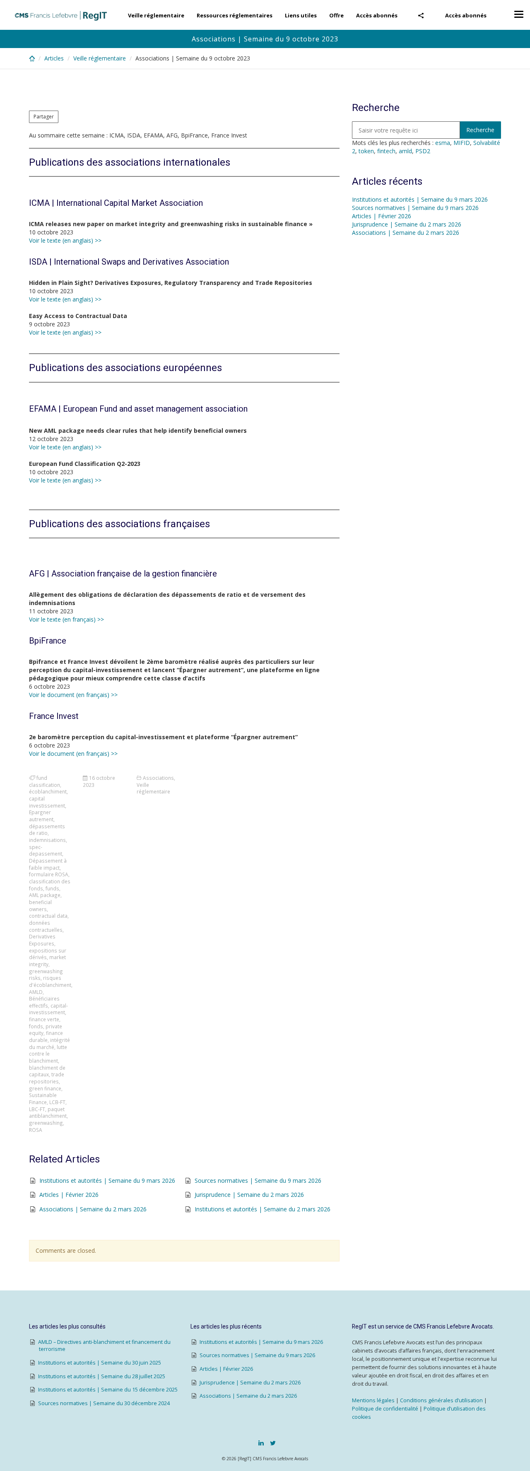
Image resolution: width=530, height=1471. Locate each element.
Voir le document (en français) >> (73, 695)
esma (442, 143)
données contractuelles (46, 926)
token (366, 151)
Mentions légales (373, 1400)
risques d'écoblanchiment (50, 981)
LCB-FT (57, 1102)
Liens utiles (301, 15)
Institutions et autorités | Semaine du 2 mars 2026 (262, 1209)
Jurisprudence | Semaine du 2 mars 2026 (249, 1195)
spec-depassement (45, 850)
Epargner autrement (41, 815)
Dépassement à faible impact (48, 864)
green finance (45, 1088)
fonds (36, 1026)
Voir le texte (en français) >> (66, 619)
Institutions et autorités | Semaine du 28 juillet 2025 (101, 1376)
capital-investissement (48, 1009)
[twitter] (273, 1442)
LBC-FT (37, 1109)
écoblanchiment (48, 791)
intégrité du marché (49, 1043)
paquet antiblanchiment (48, 1112)
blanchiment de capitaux (47, 1071)
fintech (386, 151)
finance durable (46, 1036)
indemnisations (47, 840)
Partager (44, 116)
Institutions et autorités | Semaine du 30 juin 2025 (99, 1362)
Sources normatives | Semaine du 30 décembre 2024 (104, 1403)
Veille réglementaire (156, 15)
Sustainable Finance (43, 1098)
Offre (336, 15)
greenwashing (46, 1122)
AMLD (36, 992)
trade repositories (46, 1078)
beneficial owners (40, 905)
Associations (158, 777)
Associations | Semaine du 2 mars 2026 (93, 1209)
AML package (44, 895)
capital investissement (47, 802)
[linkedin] (261, 1442)
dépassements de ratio (47, 830)
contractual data (48, 915)
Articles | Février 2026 (69, 1195)
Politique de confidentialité (385, 1408)
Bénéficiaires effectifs (44, 1002)
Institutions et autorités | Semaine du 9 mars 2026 (107, 1180)
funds (52, 888)
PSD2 (422, 151)
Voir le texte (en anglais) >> (65, 240)
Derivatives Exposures (42, 940)
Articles (54, 58)
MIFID (461, 143)
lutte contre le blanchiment (48, 1054)
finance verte (44, 1019)
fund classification (44, 781)
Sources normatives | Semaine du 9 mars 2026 (258, 1180)
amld (405, 151)
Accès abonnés (466, 15)
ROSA (35, 1129)
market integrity (47, 960)
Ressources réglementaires (234, 15)
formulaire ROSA (48, 874)
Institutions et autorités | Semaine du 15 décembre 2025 (108, 1389)
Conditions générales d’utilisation (441, 1400)
